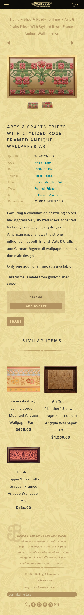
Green (38, 182)
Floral (38, 176)
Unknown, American (48, 195)
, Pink (59, 182)
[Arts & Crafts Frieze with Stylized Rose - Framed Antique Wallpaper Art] (42, 76)
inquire (58, 557)
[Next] (73, 43)
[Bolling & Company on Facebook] (33, 606)
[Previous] (10, 43)
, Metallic (48, 182)
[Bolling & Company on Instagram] (45, 606)
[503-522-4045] (28, 606)
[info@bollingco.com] (56, 606)
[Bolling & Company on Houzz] (51, 606)
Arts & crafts (42, 163)
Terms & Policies (42, 580)
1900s (38, 169)
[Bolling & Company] (42, 5)
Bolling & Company (47, 574)
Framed (39, 188)
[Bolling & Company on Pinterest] (39, 606)
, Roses (47, 176)
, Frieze (50, 188)
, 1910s (47, 169)
